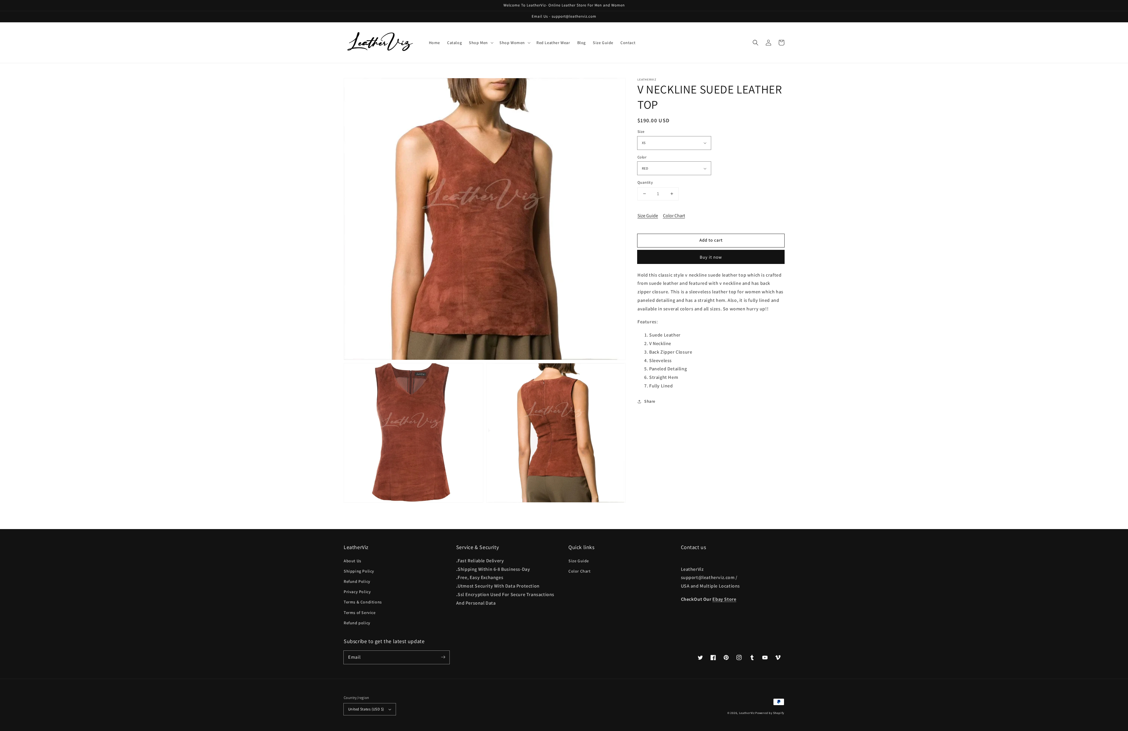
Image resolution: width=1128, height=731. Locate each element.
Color (642, 157)
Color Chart (674, 216)
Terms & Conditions (363, 602)
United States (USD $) (366, 709)
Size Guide (647, 216)
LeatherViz (747, 713)
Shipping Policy (359, 571)
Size (641, 131)
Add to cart (711, 240)
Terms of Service (360, 612)
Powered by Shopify (769, 713)
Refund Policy (357, 581)
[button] (755, 42)
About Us (352, 560)
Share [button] (649, 401)
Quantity (645, 182)
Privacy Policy (357, 591)
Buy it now (711, 257)
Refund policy (357, 622)
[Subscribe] (443, 657)
